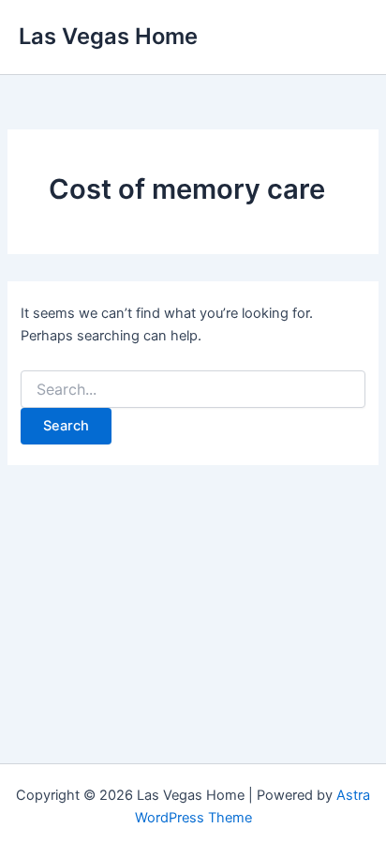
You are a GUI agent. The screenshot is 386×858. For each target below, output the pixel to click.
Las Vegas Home (108, 36)
